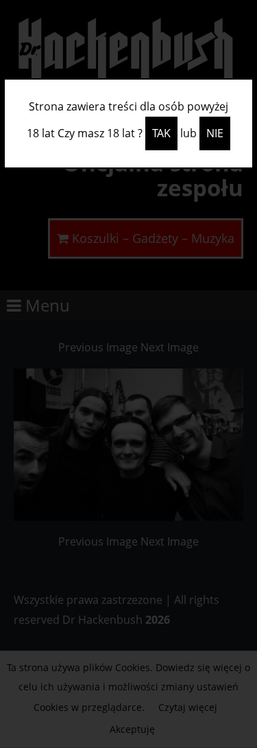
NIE (214, 133)
